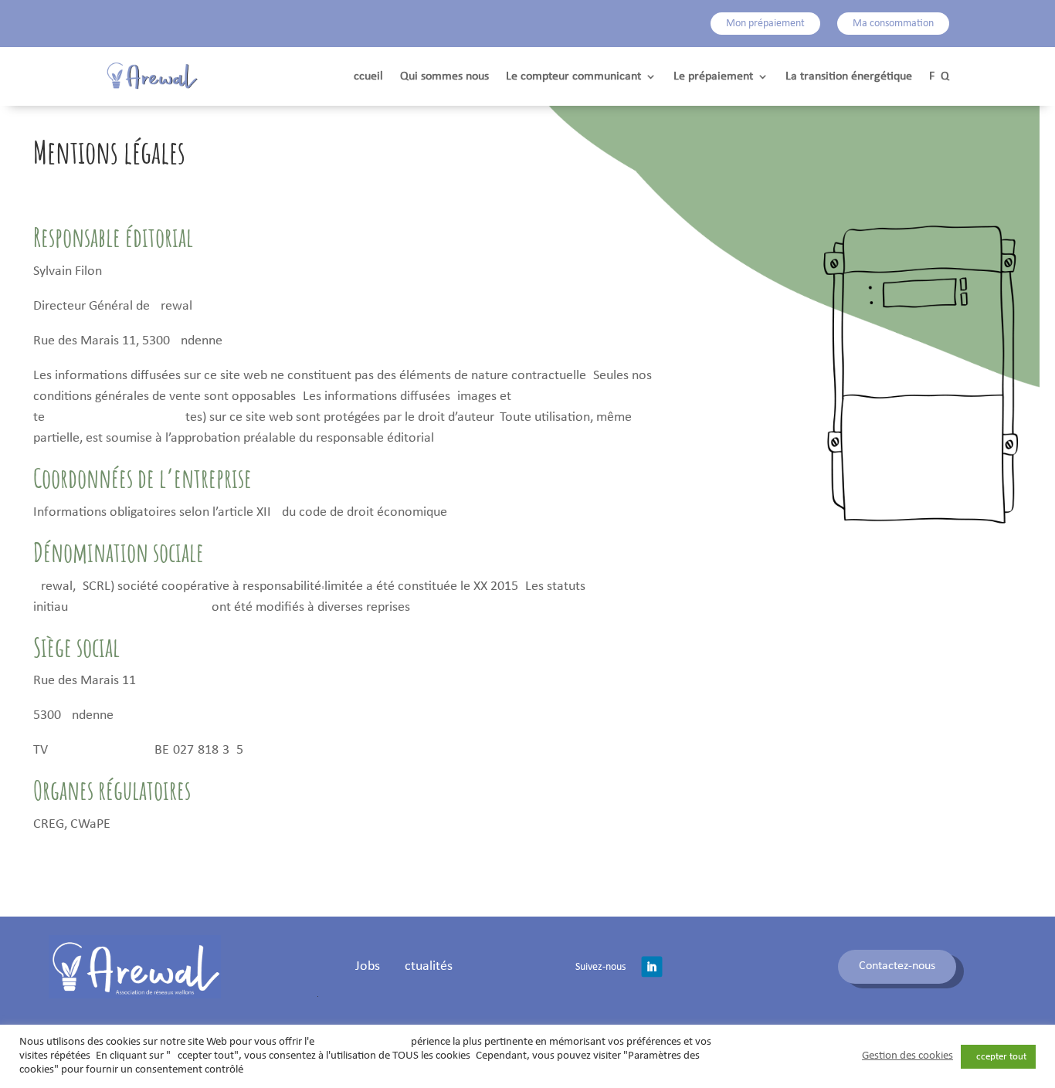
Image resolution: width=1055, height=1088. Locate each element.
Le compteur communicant (573, 76)
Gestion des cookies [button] (907, 1056)
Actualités (425, 967)
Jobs (367, 967)
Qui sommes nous (444, 76)
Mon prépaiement (765, 23)
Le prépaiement (713, 76)
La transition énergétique (848, 76)
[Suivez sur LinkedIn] (651, 966)
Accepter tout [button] (998, 1057)
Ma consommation (893, 23)
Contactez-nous (897, 966)
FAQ (939, 76)
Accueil (365, 76)
